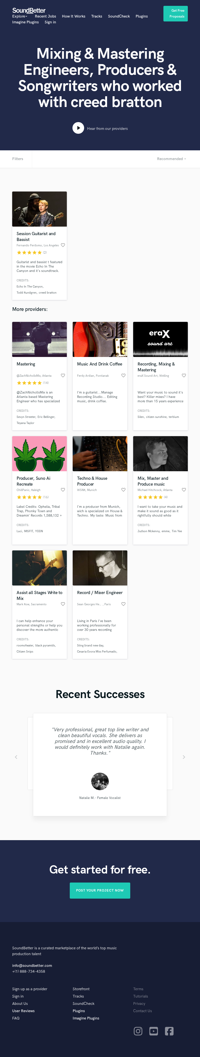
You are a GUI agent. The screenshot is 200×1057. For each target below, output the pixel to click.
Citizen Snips (25, 651)
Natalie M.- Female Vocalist (100, 798)
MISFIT (28, 531)
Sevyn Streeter (26, 417)
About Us (20, 1003)
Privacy (139, 1003)
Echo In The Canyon (30, 286)
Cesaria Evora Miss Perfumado (96, 651)
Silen (141, 417)
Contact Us (142, 1011)
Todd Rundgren (27, 293)
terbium (174, 417)
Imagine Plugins (25, 22)
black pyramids (45, 645)
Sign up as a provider (29, 989)
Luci (19, 531)
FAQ (16, 1018)
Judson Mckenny (149, 531)
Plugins (142, 16)
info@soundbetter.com (32, 965)
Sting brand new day (90, 645)
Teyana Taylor (25, 423)
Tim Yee (177, 531)
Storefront (81, 989)
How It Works (73, 16)
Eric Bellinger (46, 417)
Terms (138, 989)
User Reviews (23, 1011)
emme (166, 531)
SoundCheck (119, 16)
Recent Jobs (45, 16)
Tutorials (140, 996)
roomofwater (25, 645)
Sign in (50, 22)
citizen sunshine (156, 417)
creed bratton (48, 293)
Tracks (96, 16)
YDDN (39, 531)
